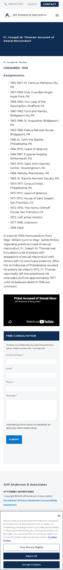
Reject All (31, 556)
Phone (10, 381)
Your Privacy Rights (31, 547)
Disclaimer (10, 500)
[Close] (59, 515)
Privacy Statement (29, 500)
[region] (31, 540)
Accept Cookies (31, 564)
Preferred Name (15, 354)
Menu (57, 15)
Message (11, 395)
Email (9, 368)
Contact (49, 4)
